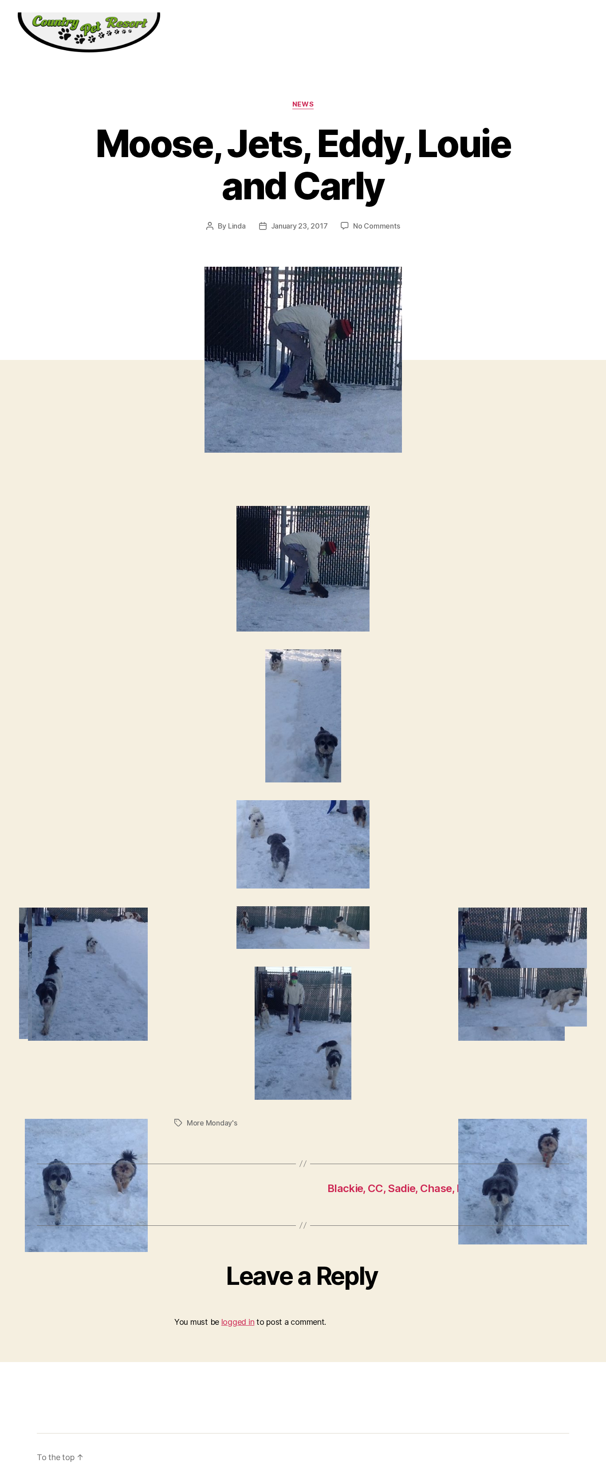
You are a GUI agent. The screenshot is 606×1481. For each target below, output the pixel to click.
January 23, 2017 (299, 225)
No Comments (376, 225)
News (303, 104)
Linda (237, 225)
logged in (238, 1322)
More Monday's (212, 1122)
